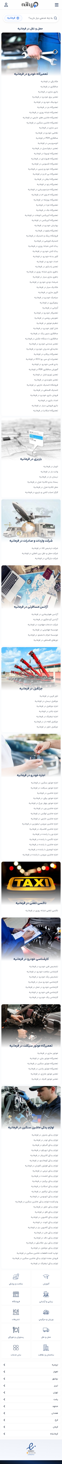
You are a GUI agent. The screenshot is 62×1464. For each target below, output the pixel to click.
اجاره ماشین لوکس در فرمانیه (44, 813)
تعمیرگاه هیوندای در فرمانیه (44, 158)
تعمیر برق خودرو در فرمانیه (45, 96)
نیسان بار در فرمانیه (48, 476)
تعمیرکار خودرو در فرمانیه (46, 312)
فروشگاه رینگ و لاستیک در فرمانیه (42, 235)
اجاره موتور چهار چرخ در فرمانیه (43, 803)
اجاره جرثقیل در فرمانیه (47, 706)
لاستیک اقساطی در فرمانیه (45, 390)
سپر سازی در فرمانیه (48, 127)
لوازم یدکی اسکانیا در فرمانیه (44, 1186)
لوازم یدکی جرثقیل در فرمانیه (44, 1248)
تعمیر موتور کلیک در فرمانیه (45, 1079)
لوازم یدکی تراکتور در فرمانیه (45, 1191)
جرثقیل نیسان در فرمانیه (46, 701)
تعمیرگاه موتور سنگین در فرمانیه (42, 1063)
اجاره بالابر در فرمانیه (48, 711)
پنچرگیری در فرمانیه (49, 302)
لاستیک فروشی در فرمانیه (46, 240)
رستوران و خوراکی (16, 1337)
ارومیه (55, 1364)
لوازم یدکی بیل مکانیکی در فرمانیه (42, 1242)
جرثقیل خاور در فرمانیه (47, 726)
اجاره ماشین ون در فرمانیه (46, 808)
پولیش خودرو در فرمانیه (46, 225)
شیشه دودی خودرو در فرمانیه (44, 282)
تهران (55, 1392)
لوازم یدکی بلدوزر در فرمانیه (45, 1134)
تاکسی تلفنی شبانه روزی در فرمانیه (41, 910)
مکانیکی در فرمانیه (49, 81)
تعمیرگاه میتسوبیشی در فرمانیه (43, 189)
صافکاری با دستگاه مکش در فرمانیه (41, 338)
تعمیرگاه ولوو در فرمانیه (46, 230)
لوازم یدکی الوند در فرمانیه (45, 1222)
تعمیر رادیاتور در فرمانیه (46, 266)
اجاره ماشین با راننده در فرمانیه (43, 844)
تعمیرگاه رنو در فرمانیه (47, 184)
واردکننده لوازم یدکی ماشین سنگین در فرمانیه (36, 1201)
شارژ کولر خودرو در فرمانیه (45, 328)
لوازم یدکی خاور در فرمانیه (45, 1206)
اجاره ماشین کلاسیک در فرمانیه (43, 829)
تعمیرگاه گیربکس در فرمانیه (45, 220)
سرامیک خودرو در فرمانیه (46, 297)
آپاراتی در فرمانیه (50, 307)
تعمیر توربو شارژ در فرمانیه (45, 374)
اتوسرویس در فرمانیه (48, 143)
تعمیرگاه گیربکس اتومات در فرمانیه (41, 215)
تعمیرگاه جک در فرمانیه (47, 210)
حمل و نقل (46, 1337)
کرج (56, 1420)
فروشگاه (16, 1301)
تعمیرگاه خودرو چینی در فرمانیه (43, 169)
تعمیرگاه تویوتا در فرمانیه (46, 153)
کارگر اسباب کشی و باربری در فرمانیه (41, 492)
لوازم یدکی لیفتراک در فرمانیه (44, 1263)
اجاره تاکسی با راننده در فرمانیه (43, 839)
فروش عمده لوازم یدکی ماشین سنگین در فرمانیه (35, 1258)
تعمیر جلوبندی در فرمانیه (46, 379)
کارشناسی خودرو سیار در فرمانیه (43, 982)
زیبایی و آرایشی (46, 1301)
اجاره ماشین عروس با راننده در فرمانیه (40, 854)
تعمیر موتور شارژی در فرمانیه (44, 1073)
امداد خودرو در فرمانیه (47, 261)
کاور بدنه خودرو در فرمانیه (45, 256)
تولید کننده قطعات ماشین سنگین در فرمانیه (37, 1253)
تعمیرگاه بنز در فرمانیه (47, 107)
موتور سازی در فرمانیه (47, 1053)
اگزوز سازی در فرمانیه (48, 292)
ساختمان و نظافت (46, 1355)
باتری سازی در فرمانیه (48, 91)
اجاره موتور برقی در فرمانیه (45, 798)
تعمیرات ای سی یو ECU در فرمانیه (42, 359)
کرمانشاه (54, 1433)
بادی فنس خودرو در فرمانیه (45, 364)
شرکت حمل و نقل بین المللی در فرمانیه (40, 553)
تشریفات (16, 1319)
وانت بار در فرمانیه (49, 471)
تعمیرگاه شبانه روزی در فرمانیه (43, 112)
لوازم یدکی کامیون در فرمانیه (44, 1217)
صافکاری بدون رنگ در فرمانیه (44, 333)
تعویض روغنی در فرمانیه (46, 318)
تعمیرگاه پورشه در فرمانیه (46, 199)
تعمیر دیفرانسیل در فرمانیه (45, 148)
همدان (54, 1413)
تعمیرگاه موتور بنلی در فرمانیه (44, 1058)
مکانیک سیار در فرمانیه (47, 287)
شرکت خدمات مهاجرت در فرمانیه (43, 624)
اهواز (55, 1371)
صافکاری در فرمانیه (49, 86)
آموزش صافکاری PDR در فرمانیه (43, 369)
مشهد (55, 1406)
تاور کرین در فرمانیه (49, 696)
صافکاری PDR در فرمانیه (47, 138)
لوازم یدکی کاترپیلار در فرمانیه (44, 1155)
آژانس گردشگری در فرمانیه (45, 619)
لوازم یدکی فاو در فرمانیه (46, 1212)
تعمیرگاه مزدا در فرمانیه (47, 205)
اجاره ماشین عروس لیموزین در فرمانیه (40, 823)
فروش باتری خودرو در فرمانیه (44, 395)
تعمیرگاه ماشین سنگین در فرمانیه (42, 122)
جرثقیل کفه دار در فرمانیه (46, 721)
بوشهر (55, 1378)
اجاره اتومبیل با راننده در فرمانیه (43, 849)
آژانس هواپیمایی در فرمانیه (45, 614)
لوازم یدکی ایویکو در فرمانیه (44, 1150)
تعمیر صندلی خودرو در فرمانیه (43, 343)
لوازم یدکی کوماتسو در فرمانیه (44, 1160)
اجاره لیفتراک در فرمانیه (47, 716)
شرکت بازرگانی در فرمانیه (46, 558)
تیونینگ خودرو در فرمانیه (46, 102)
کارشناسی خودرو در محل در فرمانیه (41, 987)
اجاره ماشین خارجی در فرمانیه (44, 818)
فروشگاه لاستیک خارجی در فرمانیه (42, 385)
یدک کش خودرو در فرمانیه (45, 251)
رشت (56, 1399)
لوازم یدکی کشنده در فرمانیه (44, 1176)
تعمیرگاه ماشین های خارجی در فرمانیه (40, 117)
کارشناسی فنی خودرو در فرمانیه (43, 992)
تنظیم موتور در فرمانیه (47, 323)
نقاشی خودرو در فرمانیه (46, 132)
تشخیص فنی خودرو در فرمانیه (43, 966)
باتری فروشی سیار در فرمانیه (45, 405)
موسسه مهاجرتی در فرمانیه (45, 629)
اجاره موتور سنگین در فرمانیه (44, 782)
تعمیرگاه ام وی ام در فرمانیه (45, 194)
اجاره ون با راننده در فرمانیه (45, 834)
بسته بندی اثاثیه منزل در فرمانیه (42, 482)
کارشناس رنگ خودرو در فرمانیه (43, 997)
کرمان (55, 1426)
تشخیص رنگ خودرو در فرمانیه (43, 976)
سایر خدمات (16, 1355)
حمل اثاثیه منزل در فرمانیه (45, 487)
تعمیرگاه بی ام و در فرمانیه (45, 174)
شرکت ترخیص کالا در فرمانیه (45, 548)
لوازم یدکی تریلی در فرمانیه (45, 1170)
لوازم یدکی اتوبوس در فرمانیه (44, 1196)
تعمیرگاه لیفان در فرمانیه (46, 179)
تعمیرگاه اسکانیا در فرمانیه (45, 410)
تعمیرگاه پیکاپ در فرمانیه (46, 354)
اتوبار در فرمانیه (50, 466)
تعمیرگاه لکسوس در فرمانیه (45, 163)
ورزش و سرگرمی (46, 1319)
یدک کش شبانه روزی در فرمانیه (43, 246)
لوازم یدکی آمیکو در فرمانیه (45, 1145)
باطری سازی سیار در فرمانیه (45, 276)
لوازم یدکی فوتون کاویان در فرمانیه (41, 1165)
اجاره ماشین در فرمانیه (47, 793)
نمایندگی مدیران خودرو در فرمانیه (42, 349)
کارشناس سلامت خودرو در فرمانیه (42, 971)
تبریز (56, 1385)
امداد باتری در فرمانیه (48, 400)
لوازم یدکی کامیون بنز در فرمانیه (43, 1227)
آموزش (46, 1283)
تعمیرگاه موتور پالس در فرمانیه (43, 1068)
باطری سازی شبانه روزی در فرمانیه (42, 271)
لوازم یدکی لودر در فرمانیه (46, 1140)
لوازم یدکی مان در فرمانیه (46, 1232)
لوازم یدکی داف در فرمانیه (46, 1237)
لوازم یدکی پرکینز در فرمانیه (45, 1181)
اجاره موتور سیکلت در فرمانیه (44, 787)
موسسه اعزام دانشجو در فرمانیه (43, 634)
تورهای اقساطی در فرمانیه (46, 640)
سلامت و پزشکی (16, 1283)
